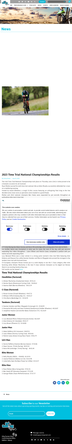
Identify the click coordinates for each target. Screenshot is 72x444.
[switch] (27, 229)
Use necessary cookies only (36, 242)
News (39, 5)
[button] (54, 382)
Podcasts (33, 5)
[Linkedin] (31, 1)
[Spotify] (50, 439)
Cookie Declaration (19, 219)
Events (45, 5)
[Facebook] (19, 1)
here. (21, 269)
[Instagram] (25, 1)
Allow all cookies (58, 242)
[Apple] (53, 439)
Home (10, 5)
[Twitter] (22, 1)
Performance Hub (20, 5)
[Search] (64, 2)
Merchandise (54, 5)
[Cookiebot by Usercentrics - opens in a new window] (61, 200)
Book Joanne (64, 5)
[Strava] (34, 1)
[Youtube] (28, 1)
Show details (62, 236)
